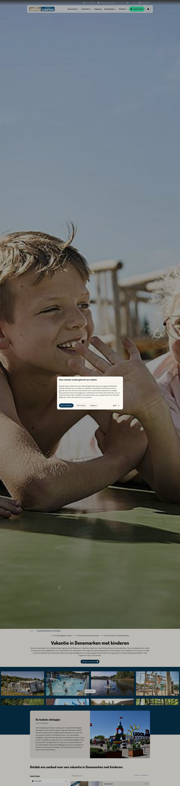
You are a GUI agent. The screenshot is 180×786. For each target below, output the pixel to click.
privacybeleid (86, 397)
